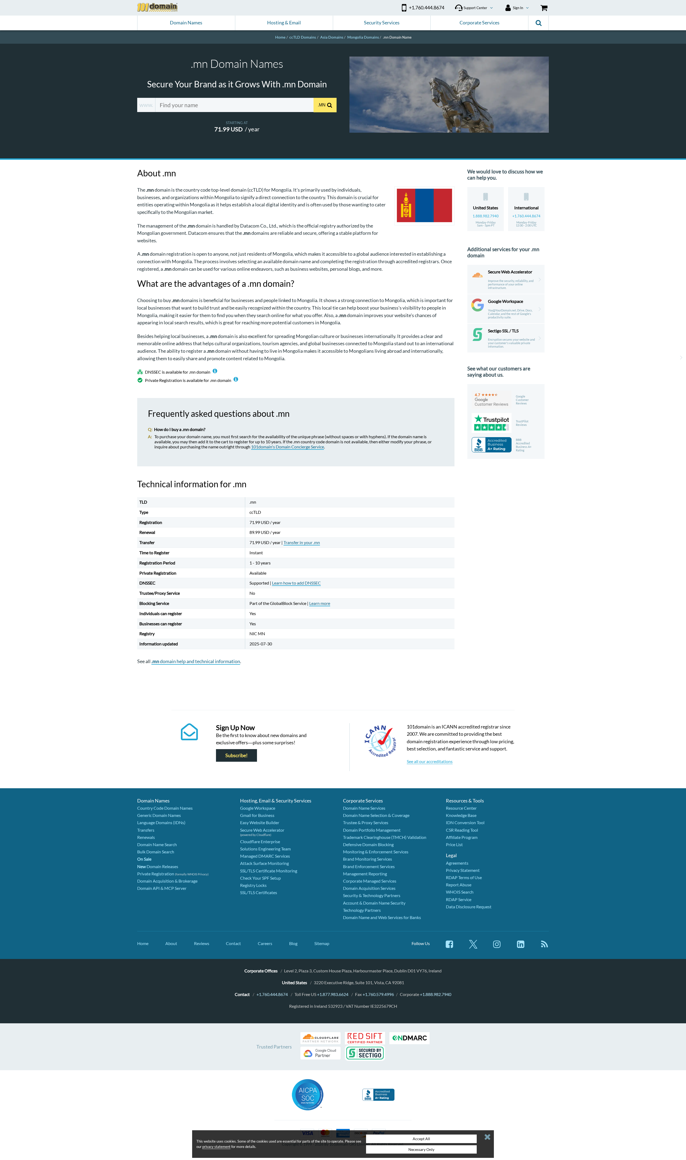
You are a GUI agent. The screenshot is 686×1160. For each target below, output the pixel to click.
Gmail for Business (257, 815)
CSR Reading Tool (462, 829)
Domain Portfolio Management (372, 829)
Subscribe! (236, 755)
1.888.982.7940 (486, 216)
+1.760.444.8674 (526, 216)
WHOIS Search (460, 891)
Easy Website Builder (259, 822)
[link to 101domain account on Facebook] (449, 946)
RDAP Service (458, 899)
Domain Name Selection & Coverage (376, 815)
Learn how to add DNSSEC (296, 582)
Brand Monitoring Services (367, 858)
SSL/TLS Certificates (258, 892)
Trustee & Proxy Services (365, 822)
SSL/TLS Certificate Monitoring (268, 870)
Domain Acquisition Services (369, 888)
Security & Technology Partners (371, 895)
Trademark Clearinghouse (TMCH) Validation (384, 837)
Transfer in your (302, 542)
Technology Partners (362, 910)
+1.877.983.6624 (332, 994)
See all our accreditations (430, 761)
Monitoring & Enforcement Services (375, 851)
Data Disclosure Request (468, 906)
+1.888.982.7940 (435, 994)
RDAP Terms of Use (464, 877)
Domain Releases (157, 866)
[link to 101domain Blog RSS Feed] (544, 946)
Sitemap (321, 943)
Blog (293, 943)
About (171, 943)
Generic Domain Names (159, 815)
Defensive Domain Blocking (368, 844)
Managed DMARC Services (265, 855)
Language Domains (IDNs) (161, 822)
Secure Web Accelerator (262, 829)
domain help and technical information (195, 661)
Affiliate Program (462, 837)
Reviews (201, 943)
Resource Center (461, 807)
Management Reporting (365, 873)
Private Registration (155, 873)
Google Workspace (257, 807)
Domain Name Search (157, 844)
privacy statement (216, 1146)
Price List (454, 844)
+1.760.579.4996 (378, 994)
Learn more (319, 603)
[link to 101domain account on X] (473, 946)
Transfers (145, 829)
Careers (265, 943)
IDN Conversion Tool (465, 822)
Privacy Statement (463, 870)
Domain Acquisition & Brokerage (167, 880)
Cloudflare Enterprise (260, 841)
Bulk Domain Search (155, 851)
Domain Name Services (364, 807)
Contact (233, 943)
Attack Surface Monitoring (264, 863)
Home (142, 943)
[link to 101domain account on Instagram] (497, 946)
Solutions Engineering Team (265, 848)
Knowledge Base (461, 815)
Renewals (146, 837)
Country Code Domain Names (165, 807)
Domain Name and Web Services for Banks (382, 917)
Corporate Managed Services (369, 880)
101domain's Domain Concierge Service (287, 446)
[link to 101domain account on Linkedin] (520, 946)
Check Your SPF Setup (260, 877)
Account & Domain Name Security (374, 902)
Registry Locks (253, 885)
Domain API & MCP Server (162, 888)
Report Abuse (458, 884)
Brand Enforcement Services (369, 866)
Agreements (457, 862)
